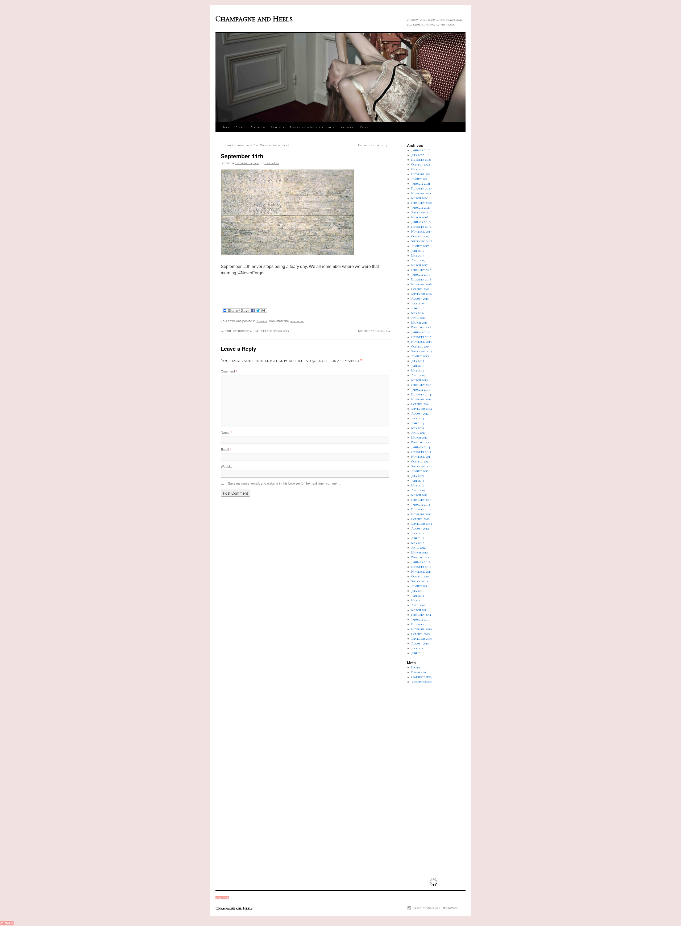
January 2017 (420, 274)
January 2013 (420, 504)
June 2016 (417, 308)
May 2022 (417, 169)
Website (226, 466)
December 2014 (421, 394)
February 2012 (421, 557)
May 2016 (417, 313)
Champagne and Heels (254, 19)
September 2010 (421, 638)
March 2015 (419, 380)
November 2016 (421, 284)
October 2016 (420, 289)
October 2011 (420, 576)
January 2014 (420, 447)
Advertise (257, 127)
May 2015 (417, 370)
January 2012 (420, 562)
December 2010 (421, 624)
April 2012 (418, 547)
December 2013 (421, 452)
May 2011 (417, 600)
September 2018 (422, 212)
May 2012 (417, 543)
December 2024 (421, 160)
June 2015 (417, 365)
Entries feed (419, 672)
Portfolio (346, 127)
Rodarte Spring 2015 (374, 145)
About (240, 127)
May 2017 (417, 255)
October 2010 (420, 634)
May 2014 (417, 428)
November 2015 (421, 342)
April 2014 (418, 433)
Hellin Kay (271, 163)
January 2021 (420, 183)
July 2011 (417, 591)
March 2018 (419, 217)
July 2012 (417, 533)
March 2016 (419, 322)
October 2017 (420, 236)
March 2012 (419, 552)
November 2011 (421, 571)
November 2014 (421, 399)
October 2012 (420, 519)
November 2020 (421, 193)
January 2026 (420, 150)
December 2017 (421, 227)
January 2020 (420, 207)
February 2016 (421, 327)
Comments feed (421, 677)
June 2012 (417, 538)
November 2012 (421, 514)
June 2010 (417, 653)
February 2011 (421, 615)
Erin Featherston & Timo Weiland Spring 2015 (255, 145)
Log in (415, 667)
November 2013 (421, 456)
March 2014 (419, 437)
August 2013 (420, 471)
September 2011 (421, 581)
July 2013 (417, 476)
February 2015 (421, 385)
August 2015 (420, 356)
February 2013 (421, 500)
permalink (297, 321)
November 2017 (421, 231)
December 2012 (421, 509)
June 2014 (417, 423)
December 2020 (421, 188)
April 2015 (418, 375)
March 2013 (419, 495)
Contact (277, 127)
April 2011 (418, 605)
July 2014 (417, 418)
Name (226, 432)
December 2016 (421, 279)
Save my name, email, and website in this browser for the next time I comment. (284, 483)
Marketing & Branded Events (312, 127)
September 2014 (421, 409)
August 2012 (420, 528)
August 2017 (420, 246)
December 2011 (421, 567)
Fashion (261, 321)
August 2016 (420, 298)
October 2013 (420, 461)
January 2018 (421, 222)
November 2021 (421, 174)
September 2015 (421, 351)
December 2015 (421, 337)
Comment (229, 371)
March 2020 (419, 198)
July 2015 (417, 361)
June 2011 (417, 595)
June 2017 (417, 251)
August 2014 (420, 413)
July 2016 (417, 303)
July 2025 (417, 155)
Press (364, 127)
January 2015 (420, 389)
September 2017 (421, 241)
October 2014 (420, 404)
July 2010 (417, 648)
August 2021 (420, 179)
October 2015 (420, 346)
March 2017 (419, 265)
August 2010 (420, 643)
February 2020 (421, 203)
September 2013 (421, 466)
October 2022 (420, 164)
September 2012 (421, 524)
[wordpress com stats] (222, 898)
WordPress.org (421, 682)
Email (226, 449)
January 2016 (420, 332)
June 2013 (417, 480)
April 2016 (418, 318)
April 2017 (418, 260)
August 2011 (420, 586)
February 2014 (421, 442)
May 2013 (417, 485)
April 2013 (418, 490)
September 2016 (421, 294)
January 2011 (420, 619)
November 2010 (421, 629)
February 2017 (421, 270)
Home (225, 127)
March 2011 (419, 610)
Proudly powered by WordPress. (435, 908)
